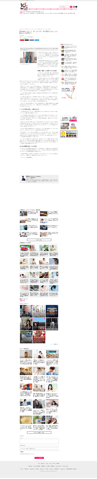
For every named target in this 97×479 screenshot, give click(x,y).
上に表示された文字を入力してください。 (27, 453)
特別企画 (74, 9)
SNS (24, 13)
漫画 (33, 11)
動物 (39, 13)
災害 (31, 13)
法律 (27, 11)
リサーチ (53, 9)
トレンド (60, 9)
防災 (41, 13)
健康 (29, 11)
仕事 (31, 11)
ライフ (39, 9)
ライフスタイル (55, 13)
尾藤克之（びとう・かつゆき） (33, 176)
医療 (71, 13)
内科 (69, 13)
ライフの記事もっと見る (39, 432)
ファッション (47, 13)
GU (64, 13)
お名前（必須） (22, 445)
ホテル (66, 13)
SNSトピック (46, 9)
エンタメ (67, 9)
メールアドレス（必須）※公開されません (27, 448)
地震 (59, 13)
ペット (35, 13)
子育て (51, 13)
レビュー (42, 11)
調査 (74, 13)
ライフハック (27, 13)
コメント (21, 438)
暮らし (24, 11)
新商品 (39, 11)
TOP (32, 9)
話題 (37, 11)
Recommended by (52, 344)
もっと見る (39, 239)
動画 (35, 11)
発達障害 (61, 13)
